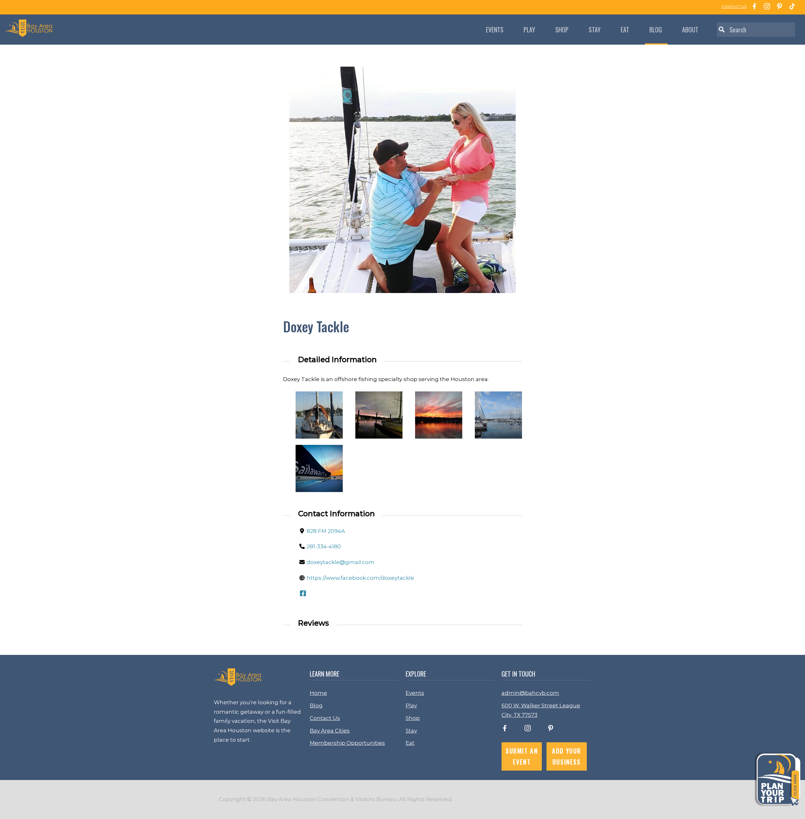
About (690, 29)
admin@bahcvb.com (530, 693)
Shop (562, 29)
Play (529, 29)
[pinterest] (550, 729)
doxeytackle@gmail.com (341, 562)
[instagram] (528, 729)
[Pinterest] (778, 7)
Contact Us (325, 718)
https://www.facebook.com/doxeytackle (360, 578)
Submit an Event (522, 756)
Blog (655, 29)
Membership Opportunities (347, 743)
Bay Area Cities (330, 731)
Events (494, 29)
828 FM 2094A (326, 531)
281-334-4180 (324, 546)
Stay (595, 29)
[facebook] (505, 729)
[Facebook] (753, 7)
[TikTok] (790, 7)
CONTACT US (734, 6)
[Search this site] (756, 29)
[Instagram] (765, 7)
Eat (625, 29)
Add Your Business (566, 756)
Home (318, 693)
